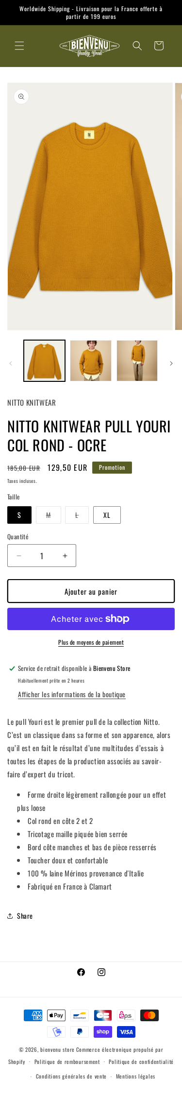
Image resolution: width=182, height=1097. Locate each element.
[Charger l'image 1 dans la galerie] (44, 360)
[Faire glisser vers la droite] (171, 363)
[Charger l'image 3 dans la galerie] (137, 360)
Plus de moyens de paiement (91, 642)
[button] (19, 45)
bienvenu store (57, 1049)
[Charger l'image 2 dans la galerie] (90, 360)
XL (107, 515)
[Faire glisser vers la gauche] (10, 363)
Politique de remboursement (67, 1061)
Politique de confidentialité (141, 1061)
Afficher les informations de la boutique (72, 694)
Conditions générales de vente (71, 1076)
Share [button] (25, 915)
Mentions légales (135, 1076)
